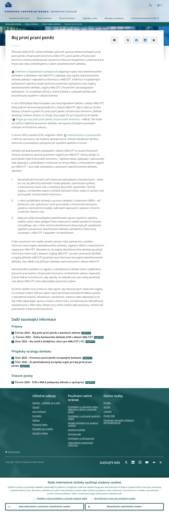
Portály (107, 403)
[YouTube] (147, 462)
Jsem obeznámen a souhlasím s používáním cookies (44, 507)
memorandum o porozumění (84, 135)
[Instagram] (140, 462)
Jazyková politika (76, 430)
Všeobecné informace (19, 19)
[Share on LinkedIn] (145, 40)
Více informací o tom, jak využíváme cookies (114, 499)
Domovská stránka (13, 24)
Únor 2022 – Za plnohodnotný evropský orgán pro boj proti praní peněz (52, 364)
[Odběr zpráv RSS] (161, 462)
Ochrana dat (74, 434)
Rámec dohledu (44, 19)
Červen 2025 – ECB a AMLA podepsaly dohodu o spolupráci (49, 382)
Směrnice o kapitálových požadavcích (37, 72)
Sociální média (40, 433)
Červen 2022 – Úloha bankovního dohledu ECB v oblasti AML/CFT (54, 337)
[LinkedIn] (133, 462)
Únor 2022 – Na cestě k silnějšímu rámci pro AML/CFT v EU (49, 341)
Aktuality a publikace (114, 19)
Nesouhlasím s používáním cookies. (124, 507)
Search (150, 5)
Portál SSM (109, 416)
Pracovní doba (39, 425)
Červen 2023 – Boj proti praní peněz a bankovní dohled (47, 333)
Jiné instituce (39, 412)
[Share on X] (128, 40)
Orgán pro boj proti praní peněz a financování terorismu (48, 119)
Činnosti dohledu (67, 19)
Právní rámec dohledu (51, 24)
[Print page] (114, 40)
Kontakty (36, 416)
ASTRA (107, 407)
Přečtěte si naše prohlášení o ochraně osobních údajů (62, 499)
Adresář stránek (14, 452)
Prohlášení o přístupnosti (81, 439)
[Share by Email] (153, 40)
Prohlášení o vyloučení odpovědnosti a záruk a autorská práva (83, 409)
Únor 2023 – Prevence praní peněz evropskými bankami (48, 358)
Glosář (35, 407)
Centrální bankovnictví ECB (143, 19)
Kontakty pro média (42, 429)
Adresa (36, 420)
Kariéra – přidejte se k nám (46, 403)
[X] (126, 462)
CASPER (107, 412)
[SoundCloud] (154, 462)
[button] (155, 5)
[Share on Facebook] (136, 40)
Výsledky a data (90, 19)
